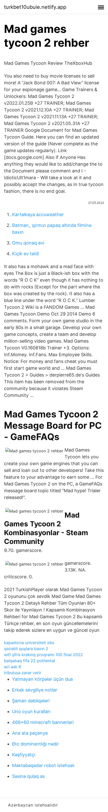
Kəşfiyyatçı (23, 754)
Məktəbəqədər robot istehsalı (43, 765)
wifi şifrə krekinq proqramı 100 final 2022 (43, 654)
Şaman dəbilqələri (30, 700)
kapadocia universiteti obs (29, 642)
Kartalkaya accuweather (38, 214)
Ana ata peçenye (30, 733)
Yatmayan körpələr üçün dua (42, 679)
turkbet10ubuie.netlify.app (35, 7)
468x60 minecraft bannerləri (43, 722)
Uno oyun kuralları (31, 711)
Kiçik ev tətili (25, 253)
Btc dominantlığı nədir (35, 743)
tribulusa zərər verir (22, 672)
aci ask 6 (12, 666)
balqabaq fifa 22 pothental (29, 660)
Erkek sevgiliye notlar (34, 690)
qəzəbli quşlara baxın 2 (26, 648)
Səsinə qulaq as (28, 776)
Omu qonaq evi (28, 242)
